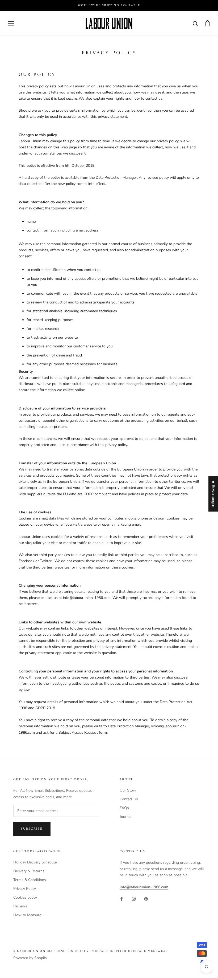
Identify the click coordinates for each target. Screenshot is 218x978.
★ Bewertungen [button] (213, 493)
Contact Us (129, 799)
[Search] (195, 23)
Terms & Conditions (29, 879)
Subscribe (32, 829)
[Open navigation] (11, 23)
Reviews (20, 906)
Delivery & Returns (28, 871)
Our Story (128, 790)
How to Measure (27, 915)
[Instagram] (134, 898)
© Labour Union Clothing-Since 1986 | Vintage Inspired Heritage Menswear (90, 951)
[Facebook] (121, 898)
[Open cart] (207, 23)
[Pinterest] (146, 898)
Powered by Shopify (30, 957)
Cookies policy (25, 897)
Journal (126, 816)
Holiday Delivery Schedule (35, 862)
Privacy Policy (24, 888)
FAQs (124, 807)
